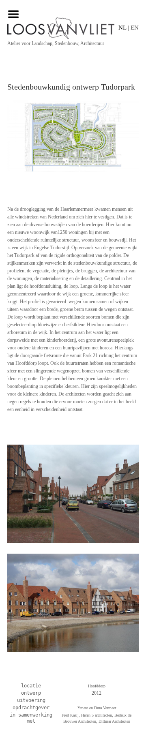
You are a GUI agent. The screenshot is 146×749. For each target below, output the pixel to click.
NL (122, 27)
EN (135, 27)
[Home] (73, 28)
